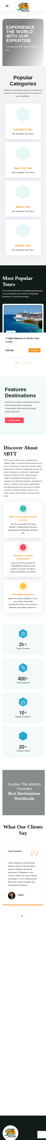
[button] (7, 6)
